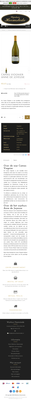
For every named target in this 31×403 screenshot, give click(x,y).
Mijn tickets (15, 371)
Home (3, 30)
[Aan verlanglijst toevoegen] (2, 117)
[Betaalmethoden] (4, 383)
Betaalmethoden (15, 353)
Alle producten (16, 376)
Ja (10, 3)
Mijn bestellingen (15, 369)
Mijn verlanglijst (15, 374)
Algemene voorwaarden (15, 346)
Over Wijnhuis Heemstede (15, 344)
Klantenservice (15, 358)
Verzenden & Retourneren (15, 356)
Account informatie (15, 367)
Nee (14, 3)
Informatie (6, 160)
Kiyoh (21, 398)
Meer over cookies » (22, 3)
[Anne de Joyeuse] (27, 84)
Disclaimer (15, 348)
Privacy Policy (15, 351)
